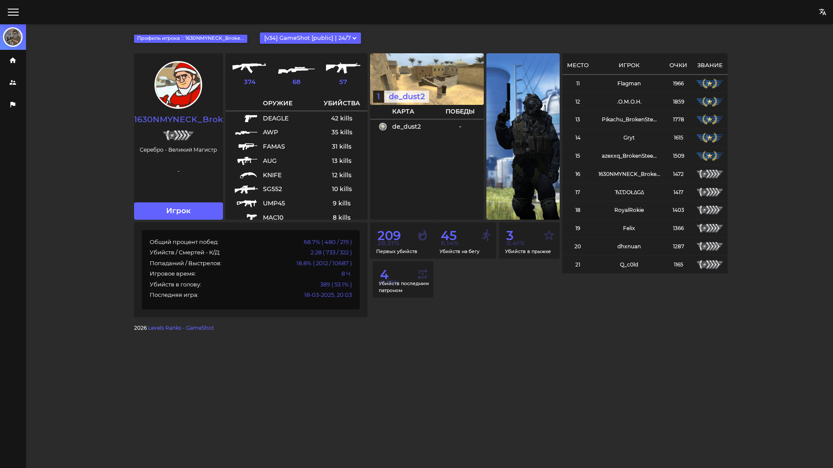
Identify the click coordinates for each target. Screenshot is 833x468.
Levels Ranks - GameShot (181, 328)
